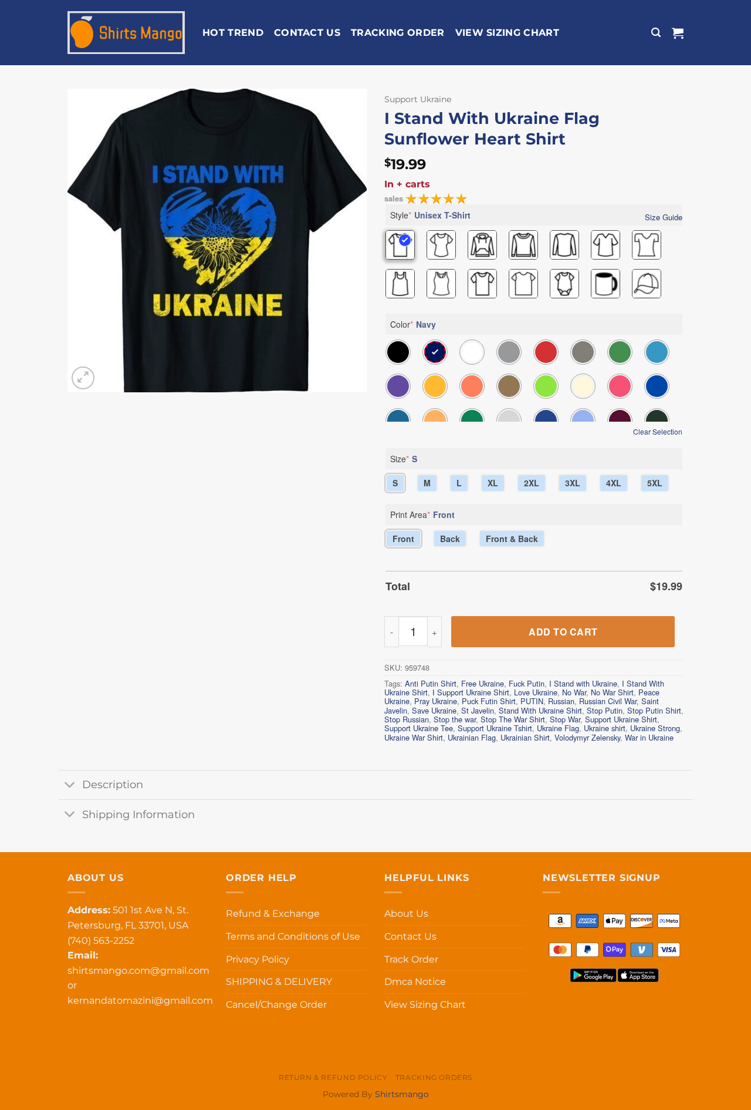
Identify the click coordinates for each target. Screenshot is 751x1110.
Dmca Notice (415, 981)
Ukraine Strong (655, 728)
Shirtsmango (402, 1094)
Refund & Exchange (273, 913)
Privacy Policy (257, 959)
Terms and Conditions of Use (293, 936)
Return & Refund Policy (333, 1077)
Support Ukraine (417, 99)
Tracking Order (397, 32)
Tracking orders (433, 1077)
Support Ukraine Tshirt (495, 728)
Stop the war (455, 719)
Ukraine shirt (604, 728)
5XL (654, 483)
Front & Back (512, 538)
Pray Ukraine (435, 701)
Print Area (422, 514)
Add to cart (563, 631)
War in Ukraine (649, 737)
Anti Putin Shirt (430, 683)
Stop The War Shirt (513, 719)
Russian (561, 701)
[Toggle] (70, 786)
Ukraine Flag (558, 728)
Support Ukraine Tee (418, 728)
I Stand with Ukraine (583, 683)
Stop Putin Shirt (654, 710)
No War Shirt (612, 692)
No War (574, 692)
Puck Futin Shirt (489, 701)
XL (493, 483)
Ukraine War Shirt (413, 737)
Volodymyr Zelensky (587, 737)
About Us (406, 913)
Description (112, 784)
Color (413, 324)
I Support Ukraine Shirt (470, 692)
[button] (656, 32)
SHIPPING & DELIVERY (279, 981)
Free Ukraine (482, 683)
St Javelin (477, 710)
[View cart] (678, 33)
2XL (531, 483)
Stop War (565, 719)
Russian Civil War (608, 701)
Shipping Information (138, 814)
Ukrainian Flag (472, 737)
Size (403, 459)
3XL (572, 483)
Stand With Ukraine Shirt (540, 710)
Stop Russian (406, 719)
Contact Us (307, 32)
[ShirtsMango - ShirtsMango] (126, 33)
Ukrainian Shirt (525, 737)
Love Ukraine (535, 692)
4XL (613, 483)
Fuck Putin (526, 683)
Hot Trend (232, 32)
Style (430, 215)
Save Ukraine (434, 710)
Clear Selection (657, 431)
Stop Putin (605, 710)
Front (403, 538)
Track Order (411, 959)
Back (450, 538)
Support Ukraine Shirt (621, 719)
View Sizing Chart (507, 32)
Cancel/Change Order (276, 1004)
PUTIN (531, 701)
